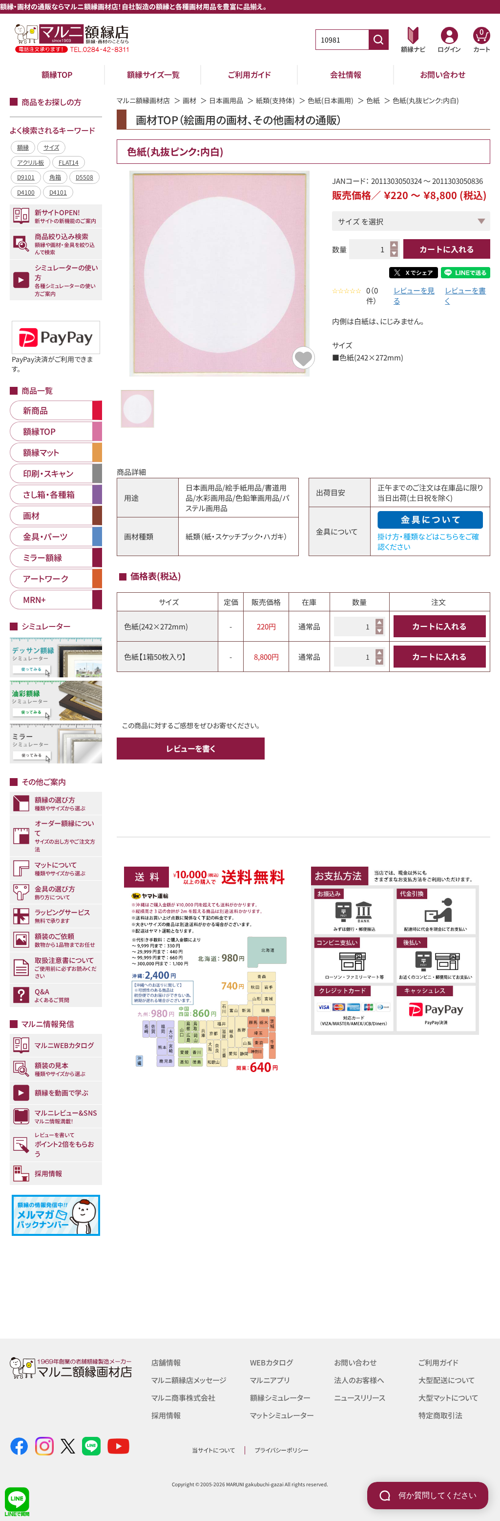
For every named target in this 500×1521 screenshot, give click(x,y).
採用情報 (166, 1415)
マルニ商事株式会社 (183, 1397)
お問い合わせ (442, 74)
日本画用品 (226, 100)
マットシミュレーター (282, 1415)
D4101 (58, 192)
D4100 (26, 192)
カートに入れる (446, 249)
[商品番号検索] (378, 39)
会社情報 (345, 74)
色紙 (373, 100)
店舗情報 (166, 1362)
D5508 (84, 177)
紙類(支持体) (275, 100)
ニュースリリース (359, 1397)
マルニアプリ (270, 1380)
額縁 (23, 147)
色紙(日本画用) (331, 100)
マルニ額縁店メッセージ (189, 1380)
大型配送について (446, 1380)
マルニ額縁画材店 (143, 100)
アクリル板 (30, 162)
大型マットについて (448, 1397)
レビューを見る (414, 295)
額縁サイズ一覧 (153, 74)
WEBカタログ (271, 1362)
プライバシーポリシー (282, 1450)
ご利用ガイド (249, 74)
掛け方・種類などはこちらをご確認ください (428, 541)
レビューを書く (465, 295)
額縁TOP (57, 74)
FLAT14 (69, 162)
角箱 (55, 177)
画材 (189, 100)
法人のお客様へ (359, 1380)
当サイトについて (213, 1450)
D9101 (26, 177)
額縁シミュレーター (280, 1397)
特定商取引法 (440, 1415)
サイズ (51, 147)
